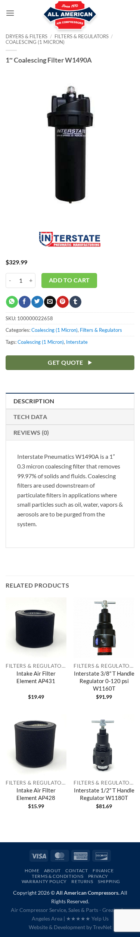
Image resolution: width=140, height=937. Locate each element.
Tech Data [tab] (30, 416)
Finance (103, 870)
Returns (82, 881)
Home (32, 870)
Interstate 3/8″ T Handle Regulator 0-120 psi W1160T (104, 681)
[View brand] (70, 243)
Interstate (77, 342)
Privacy (98, 876)
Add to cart (69, 280)
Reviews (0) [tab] (31, 432)
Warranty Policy (44, 881)
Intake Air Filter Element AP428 (36, 794)
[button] (10, 13)
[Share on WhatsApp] (12, 302)
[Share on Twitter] (37, 302)
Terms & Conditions (57, 876)
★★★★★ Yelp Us (87, 918)
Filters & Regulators (101, 330)
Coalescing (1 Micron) (35, 42)
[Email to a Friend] (50, 302)
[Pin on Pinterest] (62, 302)
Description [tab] (34, 400)
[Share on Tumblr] (75, 302)
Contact (76, 870)
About (52, 870)
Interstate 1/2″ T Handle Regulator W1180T (104, 794)
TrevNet (102, 927)
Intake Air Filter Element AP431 (36, 677)
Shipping (109, 881)
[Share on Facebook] (24, 302)
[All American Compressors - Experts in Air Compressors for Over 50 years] (70, 18)
